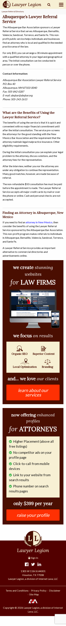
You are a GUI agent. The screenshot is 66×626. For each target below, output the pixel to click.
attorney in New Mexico (39, 222)
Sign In (34, 557)
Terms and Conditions (17, 590)
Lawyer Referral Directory (13, 11)
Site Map (34, 594)
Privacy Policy (38, 590)
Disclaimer (54, 590)
